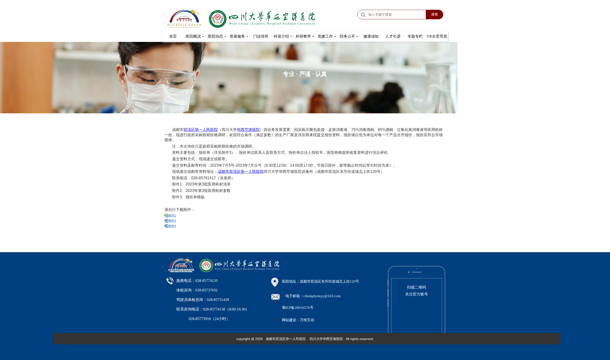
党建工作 (326, 36)
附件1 (172, 215)
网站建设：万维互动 (298, 320)
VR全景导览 (437, 36)
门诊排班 (261, 36)
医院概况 (194, 36)
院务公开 (348, 36)
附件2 (172, 220)
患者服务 (238, 36)
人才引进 (393, 36)
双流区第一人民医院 (200, 130)
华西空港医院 (248, 130)
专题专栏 (415, 36)
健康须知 (371, 36)
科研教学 (304, 36)
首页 (173, 36)
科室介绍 (282, 36)
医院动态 (216, 36)
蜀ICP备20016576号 (297, 308)
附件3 (172, 226)
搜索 (434, 14)
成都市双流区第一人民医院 (241, 172)
